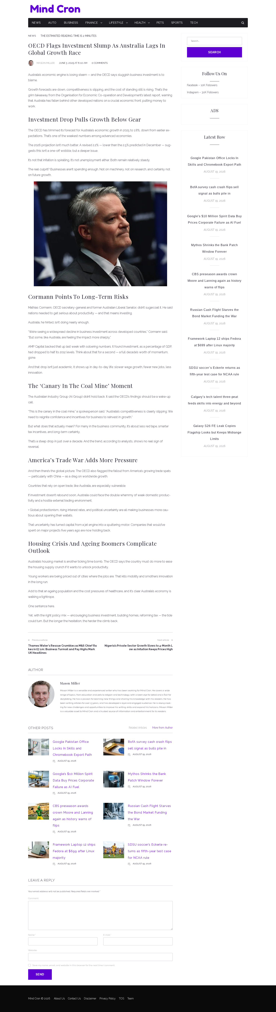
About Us (59, 998)
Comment (33, 898)
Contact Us (74, 998)
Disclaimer (90, 998)
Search (214, 52)
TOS (121, 998)
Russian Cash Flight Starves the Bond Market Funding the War (149, 812)
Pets (160, 22)
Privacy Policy (108, 998)
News (36, 22)
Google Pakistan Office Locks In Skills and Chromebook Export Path (72, 748)
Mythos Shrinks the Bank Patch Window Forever (214, 248)
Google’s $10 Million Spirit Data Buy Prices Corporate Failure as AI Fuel (73, 780)
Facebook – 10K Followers (202, 85)
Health (140, 22)
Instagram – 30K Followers (203, 92)
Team (130, 998)
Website (32, 950)
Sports (177, 22)
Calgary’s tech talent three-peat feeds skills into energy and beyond (214, 400)
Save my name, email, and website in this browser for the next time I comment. (73, 965)
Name (32, 935)
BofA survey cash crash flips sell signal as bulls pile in (214, 190)
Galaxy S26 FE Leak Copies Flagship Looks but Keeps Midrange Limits (215, 432)
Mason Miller (46, 63)
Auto (52, 22)
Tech (194, 22)
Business (71, 22)
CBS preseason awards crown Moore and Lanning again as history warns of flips (214, 281)
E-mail (107, 935)
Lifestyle (116, 22)
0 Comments (100, 63)
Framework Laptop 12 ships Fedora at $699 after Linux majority (74, 851)
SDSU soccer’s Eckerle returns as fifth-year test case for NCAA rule (149, 851)
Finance (91, 22)
